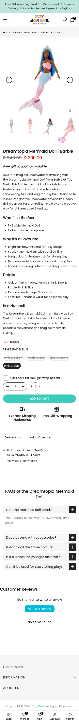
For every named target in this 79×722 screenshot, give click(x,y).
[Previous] (9, 80)
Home (7, 32)
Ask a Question (40, 437)
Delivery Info (13, 437)
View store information (22, 461)
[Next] (70, 80)
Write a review (39, 608)
